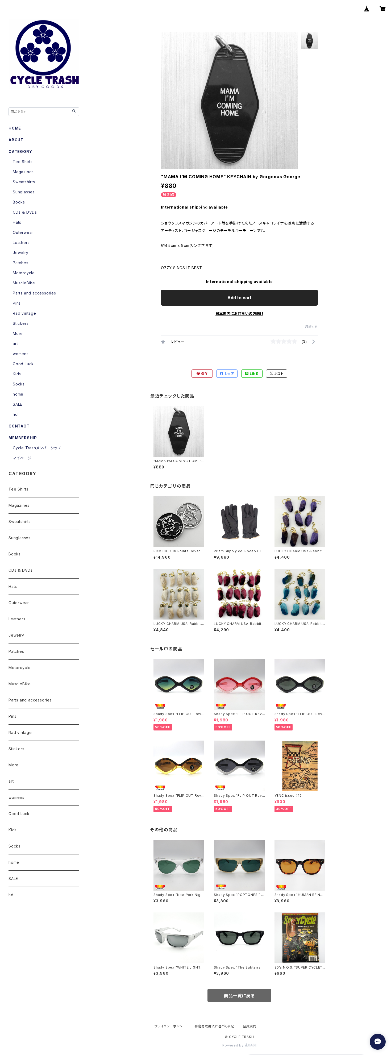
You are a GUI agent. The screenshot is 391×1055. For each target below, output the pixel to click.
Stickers (20, 323)
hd (15, 414)
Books (19, 202)
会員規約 (249, 1026)
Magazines (23, 171)
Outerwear (23, 232)
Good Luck (23, 364)
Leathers (21, 242)
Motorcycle (24, 273)
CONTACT (19, 426)
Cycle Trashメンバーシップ (37, 448)
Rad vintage (24, 313)
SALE (17, 404)
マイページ (22, 458)
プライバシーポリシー (170, 1026)
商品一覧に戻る (239, 995)
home (18, 394)
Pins (17, 303)
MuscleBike (24, 283)
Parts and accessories (34, 293)
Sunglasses (24, 192)
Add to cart (239, 297)
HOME (15, 128)
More (18, 333)
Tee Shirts (23, 161)
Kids (17, 374)
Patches (20, 262)
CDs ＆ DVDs (25, 212)
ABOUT (16, 140)
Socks (19, 384)
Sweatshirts (24, 182)
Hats (17, 222)
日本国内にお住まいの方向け (239, 313)
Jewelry (20, 252)
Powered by (233, 1045)
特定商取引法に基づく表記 (214, 1026)
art (15, 343)
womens (21, 353)
